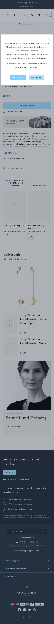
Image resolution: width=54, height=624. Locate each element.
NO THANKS (17, 77)
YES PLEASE (37, 77)
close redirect (49, 39)
